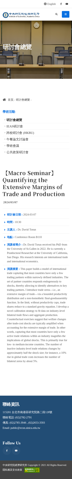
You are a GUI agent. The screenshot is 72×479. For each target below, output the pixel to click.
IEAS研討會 (14, 126)
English (51, 3)
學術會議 (12, 145)
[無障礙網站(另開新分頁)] (32, 470)
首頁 (9, 99)
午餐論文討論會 (17, 139)
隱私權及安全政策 (12, 469)
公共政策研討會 (17, 152)
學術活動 (9, 111)
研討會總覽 (23, 99)
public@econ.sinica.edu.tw (25, 427)
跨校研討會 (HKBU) (20, 133)
